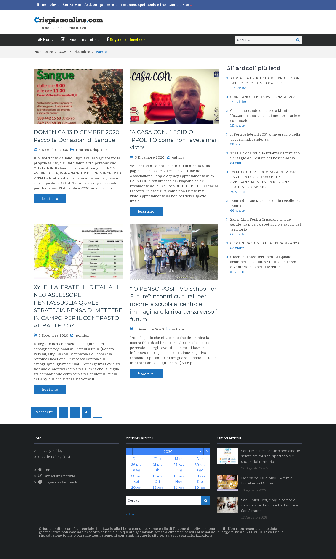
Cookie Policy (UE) (54, 457)
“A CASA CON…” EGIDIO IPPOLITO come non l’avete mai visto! (173, 140)
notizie (178, 329)
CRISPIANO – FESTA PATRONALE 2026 (263, 97)
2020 (168, 452)
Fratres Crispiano (91, 150)
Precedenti (44, 412)
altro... (131, 514)
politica (82, 335)
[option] (129, 4)
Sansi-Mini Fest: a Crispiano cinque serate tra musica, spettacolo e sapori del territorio (265, 224)
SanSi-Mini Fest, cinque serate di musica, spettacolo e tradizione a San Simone (133, 5)
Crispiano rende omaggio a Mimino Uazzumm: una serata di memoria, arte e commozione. (265, 116)
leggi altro (50, 198)
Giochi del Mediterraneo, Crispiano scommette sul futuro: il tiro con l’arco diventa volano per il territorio (263, 262)
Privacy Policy (50, 451)
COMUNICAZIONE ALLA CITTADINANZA (265, 243)
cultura (178, 157)
